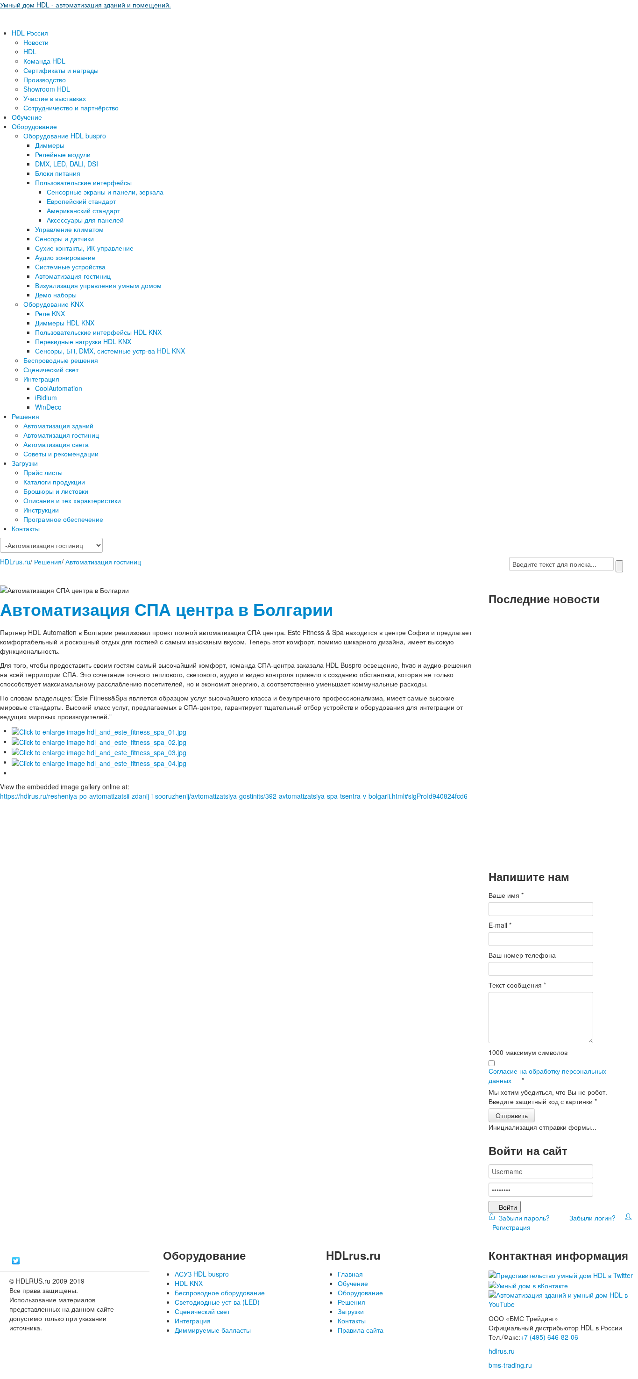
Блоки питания (57, 173)
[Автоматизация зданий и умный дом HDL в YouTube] (563, 1298)
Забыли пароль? (523, 1217)
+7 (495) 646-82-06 (549, 1337)
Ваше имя (506, 895)
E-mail (500, 925)
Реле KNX (50, 313)
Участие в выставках (54, 98)
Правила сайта (360, 1330)
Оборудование (34, 126)
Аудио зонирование (65, 257)
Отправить (512, 1115)
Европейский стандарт (81, 201)
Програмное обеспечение (63, 519)
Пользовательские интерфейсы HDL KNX (98, 332)
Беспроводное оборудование (220, 1292)
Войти (508, 1207)
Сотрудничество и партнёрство (71, 107)
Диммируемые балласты (213, 1330)
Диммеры (49, 145)
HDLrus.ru (15, 561)
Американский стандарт (83, 210)
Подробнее (512, 686)
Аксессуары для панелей (85, 219)
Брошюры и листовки (55, 491)
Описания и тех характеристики (72, 500)
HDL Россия (30, 32)
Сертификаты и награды (61, 70)
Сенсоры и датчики (64, 238)
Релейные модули (63, 154)
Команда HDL (44, 60)
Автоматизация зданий (58, 425)
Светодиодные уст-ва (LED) (217, 1302)
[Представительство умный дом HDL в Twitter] (561, 1273)
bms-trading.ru (510, 1365)
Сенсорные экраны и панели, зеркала (105, 191)
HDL (29, 51)
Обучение (27, 117)
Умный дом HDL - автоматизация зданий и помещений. (85, 4)
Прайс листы (43, 472)
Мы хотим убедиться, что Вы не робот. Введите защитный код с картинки (548, 1096)
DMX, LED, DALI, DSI (66, 163)
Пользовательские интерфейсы (83, 182)
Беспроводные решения (60, 360)
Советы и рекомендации (61, 453)
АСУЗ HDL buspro (202, 1273)
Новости (36, 42)
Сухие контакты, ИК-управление (84, 248)
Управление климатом (69, 229)
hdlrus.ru (502, 1351)
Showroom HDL (46, 89)
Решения (25, 416)
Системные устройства (70, 266)
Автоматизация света (56, 444)
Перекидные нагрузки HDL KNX (83, 341)
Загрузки (25, 463)
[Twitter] (16, 1261)
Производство (44, 79)
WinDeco (48, 407)
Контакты (26, 528)
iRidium (46, 397)
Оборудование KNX (53, 304)
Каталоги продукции (54, 481)
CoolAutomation (58, 388)
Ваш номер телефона (522, 955)
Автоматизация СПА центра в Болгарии (166, 609)
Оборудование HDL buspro (64, 135)
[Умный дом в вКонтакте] (528, 1284)
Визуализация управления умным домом (98, 285)
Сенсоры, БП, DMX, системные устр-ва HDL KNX (110, 350)
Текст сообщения (517, 984)
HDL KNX (189, 1283)
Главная (350, 1273)
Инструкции (41, 509)
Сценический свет (50, 369)
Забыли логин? (591, 1217)
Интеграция (41, 378)
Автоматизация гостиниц (73, 276)
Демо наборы (56, 294)
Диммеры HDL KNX (64, 322)
